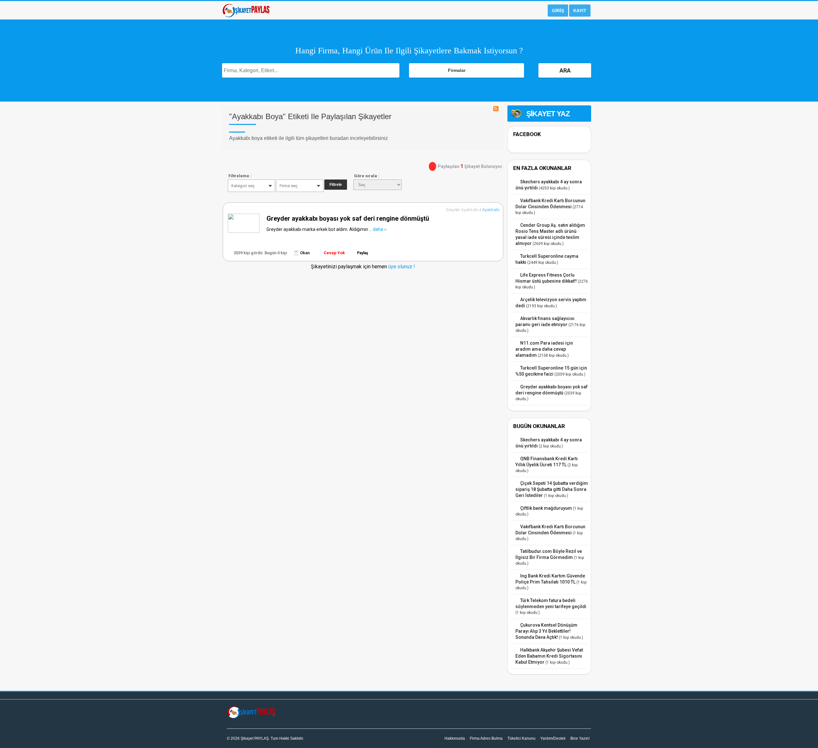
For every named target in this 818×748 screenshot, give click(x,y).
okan (304, 252)
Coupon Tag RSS (495, 108)
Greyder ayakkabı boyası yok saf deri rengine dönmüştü (347, 218)
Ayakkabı (491, 209)
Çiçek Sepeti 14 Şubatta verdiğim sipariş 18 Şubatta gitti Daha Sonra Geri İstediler (551, 489)
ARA (565, 70)
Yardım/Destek (553, 738)
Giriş (558, 10)
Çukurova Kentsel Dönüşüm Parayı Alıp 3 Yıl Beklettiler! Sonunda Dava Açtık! (546, 631)
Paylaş (362, 253)
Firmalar (457, 70)
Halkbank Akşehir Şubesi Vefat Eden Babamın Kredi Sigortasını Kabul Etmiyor (549, 656)
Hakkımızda (454, 738)
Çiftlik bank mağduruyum (546, 508)
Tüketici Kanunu (521, 738)
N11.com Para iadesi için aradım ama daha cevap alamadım (544, 349)
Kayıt (579, 10)
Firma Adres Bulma (486, 738)
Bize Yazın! (580, 738)
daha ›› (380, 229)
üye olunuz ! (401, 266)
